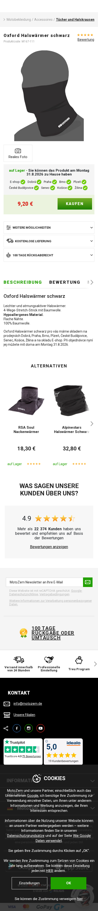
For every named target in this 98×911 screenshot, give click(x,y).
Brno (62, 182)
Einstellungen (29, 883)
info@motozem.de (28, 703)
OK (68, 883)
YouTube (40, 726)
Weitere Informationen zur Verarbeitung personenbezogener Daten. (50, 602)
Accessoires (43, 19)
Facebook (17, 726)
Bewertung (86, 39)
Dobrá (32, 182)
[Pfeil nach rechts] (89, 282)
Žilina (78, 188)
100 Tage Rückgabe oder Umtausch (53, 633)
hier (80, 899)
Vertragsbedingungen (54, 594)
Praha (47, 182)
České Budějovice (21, 188)
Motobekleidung (19, 19)
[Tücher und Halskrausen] (49, 95)
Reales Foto (18, 157)
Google (32, 795)
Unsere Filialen (24, 715)
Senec (45, 188)
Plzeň (77, 182)
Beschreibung (23, 282)
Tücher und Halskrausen (75, 19)
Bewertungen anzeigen (49, 547)
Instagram (28, 726)
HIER (49, 871)
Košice (62, 188)
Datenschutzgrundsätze (25, 836)
